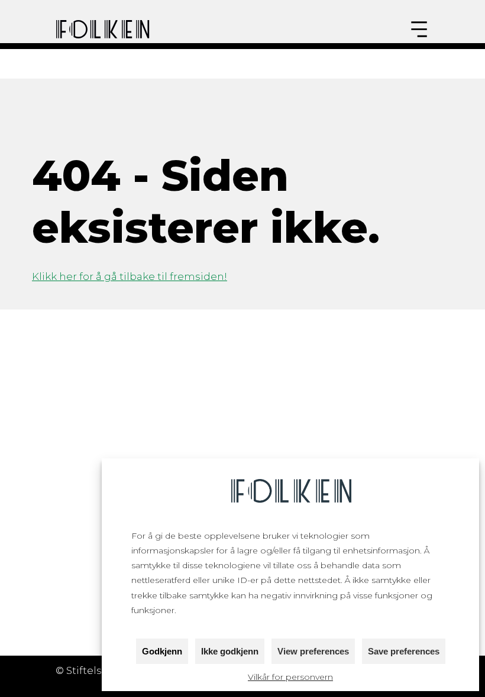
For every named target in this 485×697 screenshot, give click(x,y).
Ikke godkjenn (229, 651)
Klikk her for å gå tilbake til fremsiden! (129, 276)
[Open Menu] (419, 29)
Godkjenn (162, 651)
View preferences (313, 651)
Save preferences (403, 651)
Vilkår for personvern (290, 677)
